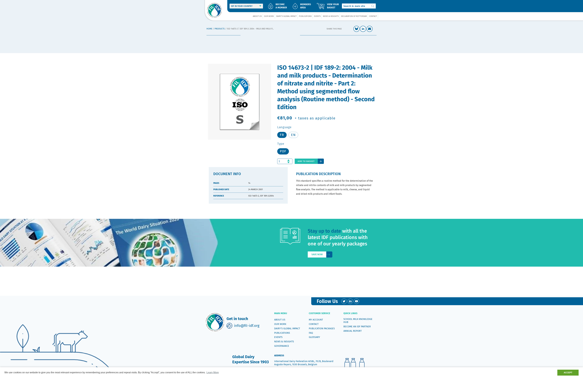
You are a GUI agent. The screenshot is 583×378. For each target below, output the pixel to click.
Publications (282, 332)
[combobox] (359, 6)
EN (293, 135)
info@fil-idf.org (246, 326)
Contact (314, 324)
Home (209, 28)
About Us (279, 319)
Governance (281, 345)
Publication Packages (322, 328)
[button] (257, 16)
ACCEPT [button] (568, 372)
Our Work (280, 324)
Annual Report (352, 330)
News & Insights (284, 341)
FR (282, 135)
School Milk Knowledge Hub (357, 321)
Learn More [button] (212, 372)
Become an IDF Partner (357, 326)
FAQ (311, 332)
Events (278, 337)
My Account (316, 319)
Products (220, 28)
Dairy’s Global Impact (287, 328)
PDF (283, 151)
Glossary (314, 337)
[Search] (373, 6)
